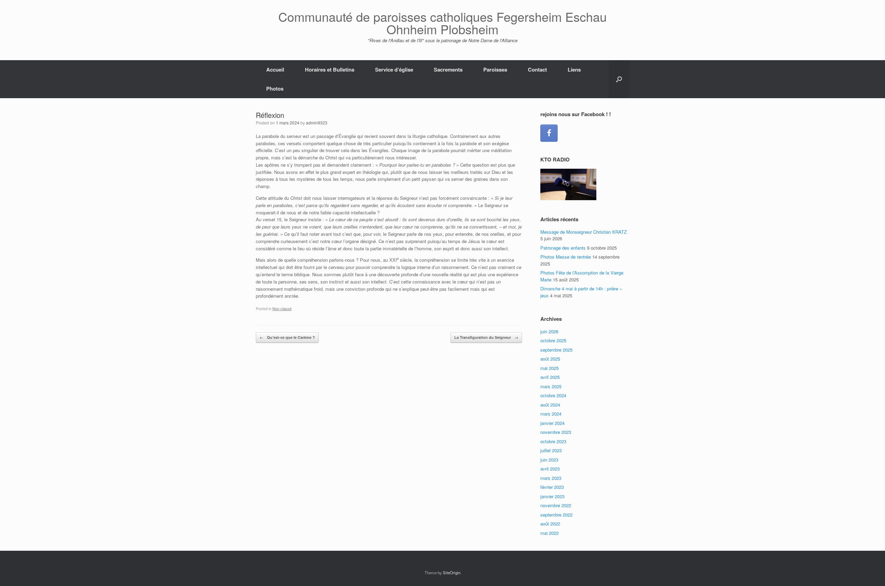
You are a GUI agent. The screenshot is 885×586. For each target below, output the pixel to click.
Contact (537, 69)
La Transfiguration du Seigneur (486, 337)
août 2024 (550, 404)
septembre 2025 (556, 349)
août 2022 (550, 523)
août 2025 (550, 358)
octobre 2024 (553, 395)
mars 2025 (550, 386)
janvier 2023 (552, 496)
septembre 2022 (556, 514)
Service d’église (394, 69)
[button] (619, 79)
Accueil (275, 69)
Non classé (281, 308)
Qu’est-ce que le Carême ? (287, 337)
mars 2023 (550, 478)
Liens (574, 69)
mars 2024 (550, 413)
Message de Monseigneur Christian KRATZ (583, 232)
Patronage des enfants (563, 247)
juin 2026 (549, 331)
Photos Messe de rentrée (565, 256)
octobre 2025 (553, 340)
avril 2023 (550, 468)
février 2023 (552, 487)
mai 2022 (549, 533)
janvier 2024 (552, 423)
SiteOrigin (451, 572)
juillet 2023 (551, 450)
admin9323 (316, 122)
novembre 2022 (555, 505)
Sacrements (448, 69)
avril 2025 (550, 377)
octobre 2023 (553, 441)
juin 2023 (549, 459)
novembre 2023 (555, 432)
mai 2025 (549, 368)
